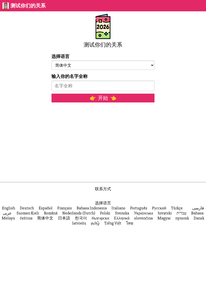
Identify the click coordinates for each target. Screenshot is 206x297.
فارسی (198, 208)
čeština (26, 218)
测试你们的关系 (28, 6)
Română (51, 213)
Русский (159, 208)
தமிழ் (95, 223)
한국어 (81, 218)
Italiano (118, 208)
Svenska (122, 213)
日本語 (64, 218)
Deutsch (27, 208)
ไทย (129, 223)
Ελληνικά (121, 218)
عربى (7, 213)
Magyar (164, 218)
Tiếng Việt (112, 223)
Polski (105, 213)
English (8, 208)
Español (46, 208)
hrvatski (165, 213)
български (100, 218)
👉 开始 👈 (103, 98)
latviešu (79, 223)
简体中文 (45, 218)
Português (138, 208)
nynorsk (182, 218)
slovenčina (143, 218)
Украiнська (143, 213)
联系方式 (103, 189)
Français (64, 208)
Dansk (199, 218)
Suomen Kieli (28, 213)
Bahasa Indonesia (92, 208)
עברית (181, 213)
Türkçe (177, 208)
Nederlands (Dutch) (78, 213)
